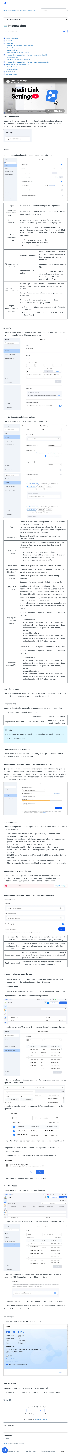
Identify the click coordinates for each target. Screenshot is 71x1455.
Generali (9, 41)
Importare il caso (12, 69)
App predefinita (12, 50)
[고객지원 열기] (5, 1450)
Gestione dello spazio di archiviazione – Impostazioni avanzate (27, 62)
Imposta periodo (12, 57)
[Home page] (7, 3)
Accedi (5, 1443)
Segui (64, 31)
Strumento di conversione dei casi (17, 65)
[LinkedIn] (10, 1400)
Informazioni (10, 72)
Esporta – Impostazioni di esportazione (20, 46)
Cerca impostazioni (12, 38)
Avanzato (9, 43)
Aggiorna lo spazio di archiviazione (18, 59)
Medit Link (23, 10)
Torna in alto (8, 1426)
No (40, 1410)
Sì (30, 1410)
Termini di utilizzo (31, 1451)
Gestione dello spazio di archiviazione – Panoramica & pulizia (27, 55)
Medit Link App (32, 10)
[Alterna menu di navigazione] (64, 3)
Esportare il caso (12, 67)
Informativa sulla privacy (48, 1451)
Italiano (63, 1451)
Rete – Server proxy (13, 48)
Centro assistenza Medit (11, 10)
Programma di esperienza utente (18, 52)
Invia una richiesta (41, 1419)
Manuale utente (11, 74)
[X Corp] (7, 1400)
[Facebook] (4, 1400)
